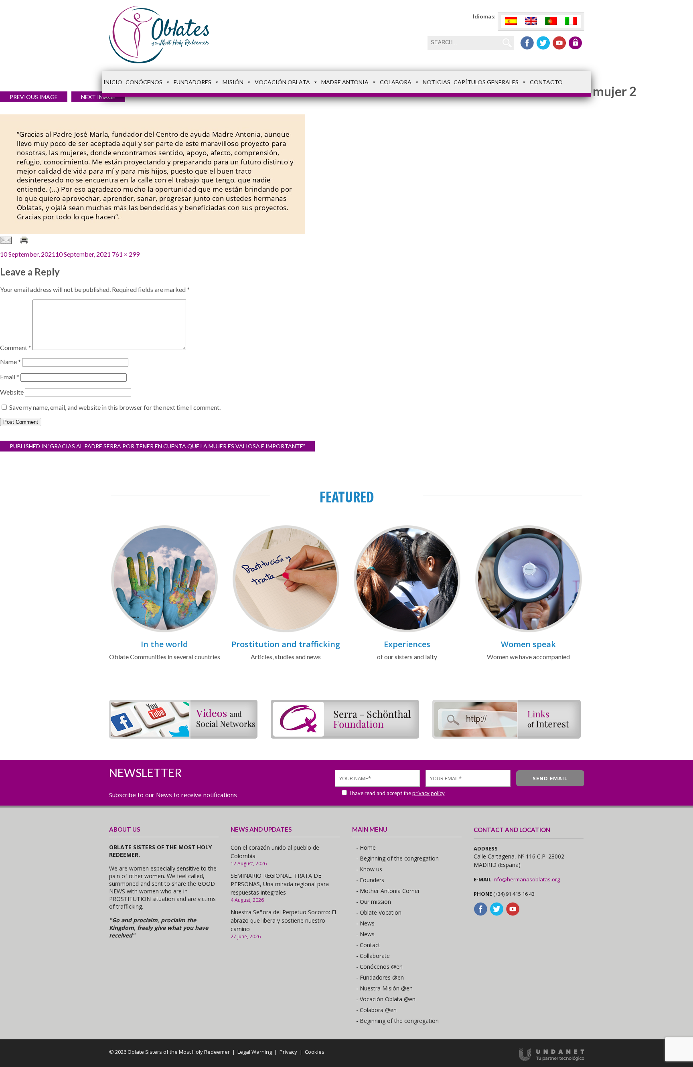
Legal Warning (254, 1051)
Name (10, 361)
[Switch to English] (531, 21)
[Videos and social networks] (183, 736)
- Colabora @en (376, 1010)
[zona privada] (575, 43)
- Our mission (373, 901)
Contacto (546, 82)
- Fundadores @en (380, 977)
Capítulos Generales (486, 82)
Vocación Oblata (282, 82)
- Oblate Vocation (378, 912)
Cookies (314, 1051)
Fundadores (192, 82)
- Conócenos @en (379, 966)
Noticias (436, 82)
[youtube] (559, 43)
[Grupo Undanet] (551, 1059)
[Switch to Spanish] (511, 21)
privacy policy (428, 793)
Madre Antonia (345, 82)
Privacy (288, 1051)
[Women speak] (528, 631)
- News (365, 923)
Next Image (98, 96)
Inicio (112, 82)
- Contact (368, 945)
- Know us (369, 869)
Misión (233, 82)
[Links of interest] (506, 736)
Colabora (395, 82)
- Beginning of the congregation (397, 858)
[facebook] (527, 43)
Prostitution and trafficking (285, 644)
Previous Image (34, 96)
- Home (366, 847)
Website (12, 392)
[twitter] (543, 43)
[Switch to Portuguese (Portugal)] (551, 21)
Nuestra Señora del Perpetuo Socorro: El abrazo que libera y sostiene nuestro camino (283, 920)
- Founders (370, 880)
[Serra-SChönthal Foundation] (345, 736)
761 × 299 (126, 254)
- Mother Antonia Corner (388, 891)
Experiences (407, 644)
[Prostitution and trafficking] (286, 631)
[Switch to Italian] (571, 21)
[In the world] (164, 631)
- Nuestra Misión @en (384, 988)
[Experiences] (407, 631)
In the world (164, 644)
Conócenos (144, 82)
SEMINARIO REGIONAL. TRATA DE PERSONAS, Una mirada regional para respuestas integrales (280, 884)
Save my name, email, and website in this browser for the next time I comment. (115, 407)
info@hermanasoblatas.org (526, 879)
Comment (15, 347)
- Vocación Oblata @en (385, 999)
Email (9, 377)
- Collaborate (373, 956)
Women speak (528, 644)
